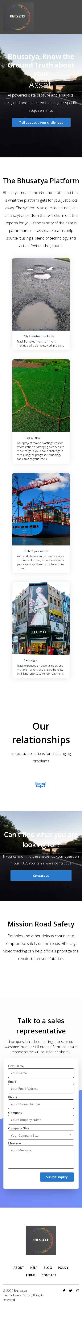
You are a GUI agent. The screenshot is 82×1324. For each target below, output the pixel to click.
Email (12, 1082)
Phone (12, 1097)
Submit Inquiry (57, 1177)
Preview (41, 294)
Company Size (18, 1128)
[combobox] (42, 1135)
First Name (16, 1066)
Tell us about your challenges (41, 122)
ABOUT (19, 1268)
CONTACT (49, 1275)
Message (14, 1143)
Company (15, 1113)
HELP (34, 1268)
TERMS (30, 1275)
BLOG (48, 1268)
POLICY (63, 1268)
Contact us (41, 876)
